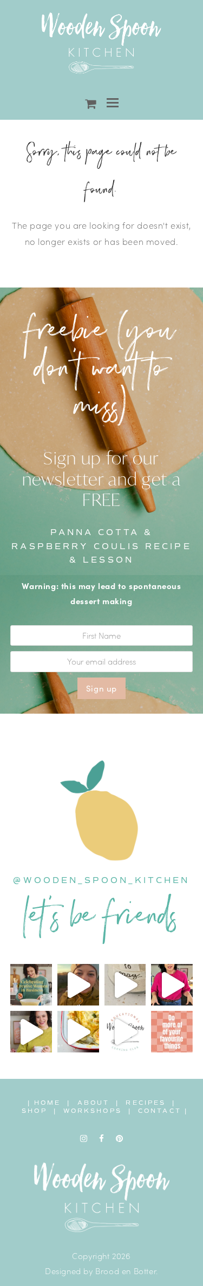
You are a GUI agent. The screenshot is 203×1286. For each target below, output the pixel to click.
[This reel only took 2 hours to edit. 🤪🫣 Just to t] (172, 984)
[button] (113, 102)
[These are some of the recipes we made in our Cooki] (78, 1031)
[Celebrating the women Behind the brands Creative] (31, 984)
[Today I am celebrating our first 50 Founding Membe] (78, 984)
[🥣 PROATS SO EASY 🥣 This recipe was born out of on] (125, 984)
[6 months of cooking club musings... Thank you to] (125, 1031)
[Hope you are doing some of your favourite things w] (172, 1031)
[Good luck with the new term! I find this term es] (31, 1031)
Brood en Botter (125, 1270)
